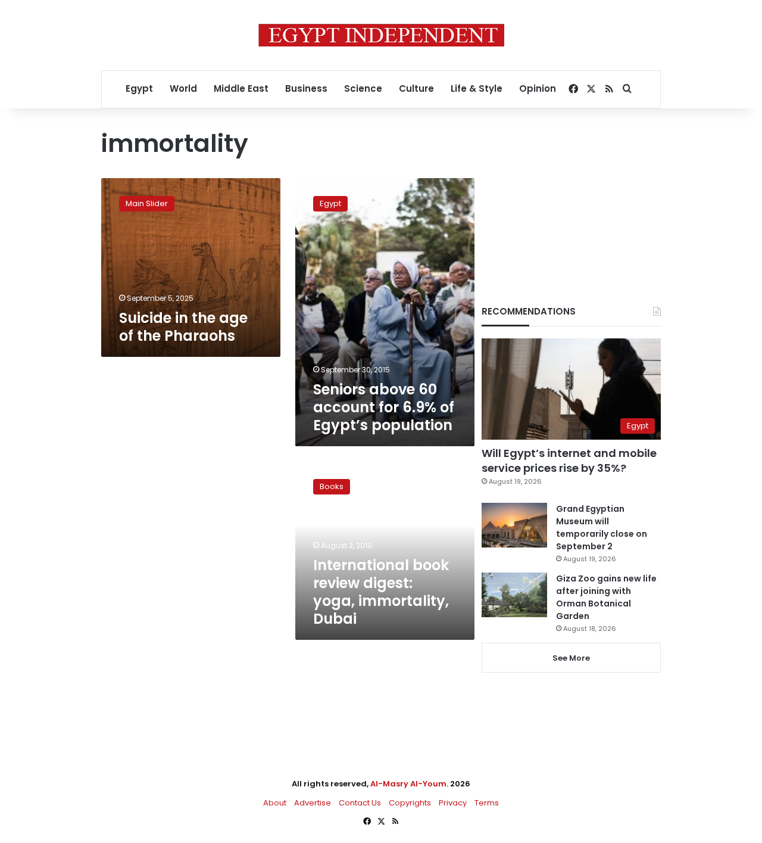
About (274, 802)
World (183, 88)
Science (363, 88)
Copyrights (410, 802)
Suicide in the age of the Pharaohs (183, 327)
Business (306, 88)
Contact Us (360, 802)
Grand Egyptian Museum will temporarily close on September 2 (601, 527)
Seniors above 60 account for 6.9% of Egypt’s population (383, 407)
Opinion (537, 88)
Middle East (241, 88)
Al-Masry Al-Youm (408, 783)
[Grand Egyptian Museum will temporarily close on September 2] (514, 525)
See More (571, 658)
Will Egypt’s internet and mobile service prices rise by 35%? (569, 460)
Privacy (453, 802)
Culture (416, 88)
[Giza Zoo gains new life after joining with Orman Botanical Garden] (514, 595)
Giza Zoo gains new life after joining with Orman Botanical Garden (606, 597)
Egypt (139, 88)
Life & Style (476, 88)
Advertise (312, 802)
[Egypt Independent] (381, 35)
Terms (486, 802)
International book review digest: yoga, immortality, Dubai (381, 592)
